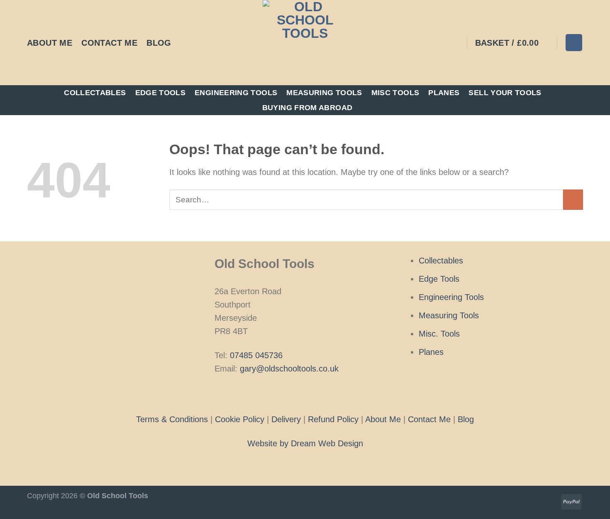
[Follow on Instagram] (305, 393)
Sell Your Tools (504, 93)
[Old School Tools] (305, 42)
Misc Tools (395, 93)
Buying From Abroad (307, 107)
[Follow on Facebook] (292, 393)
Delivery (286, 419)
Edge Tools (160, 93)
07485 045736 (256, 355)
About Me (49, 42)
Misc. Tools (439, 333)
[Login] (455, 43)
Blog (158, 42)
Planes (443, 93)
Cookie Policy (239, 419)
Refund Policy (333, 419)
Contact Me (109, 42)
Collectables (95, 93)
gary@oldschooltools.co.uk (289, 368)
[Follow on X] (317, 393)
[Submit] (573, 199)
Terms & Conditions (172, 419)
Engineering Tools (236, 93)
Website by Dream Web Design (305, 443)
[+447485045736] (185, 42)
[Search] (574, 42)
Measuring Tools (324, 93)
